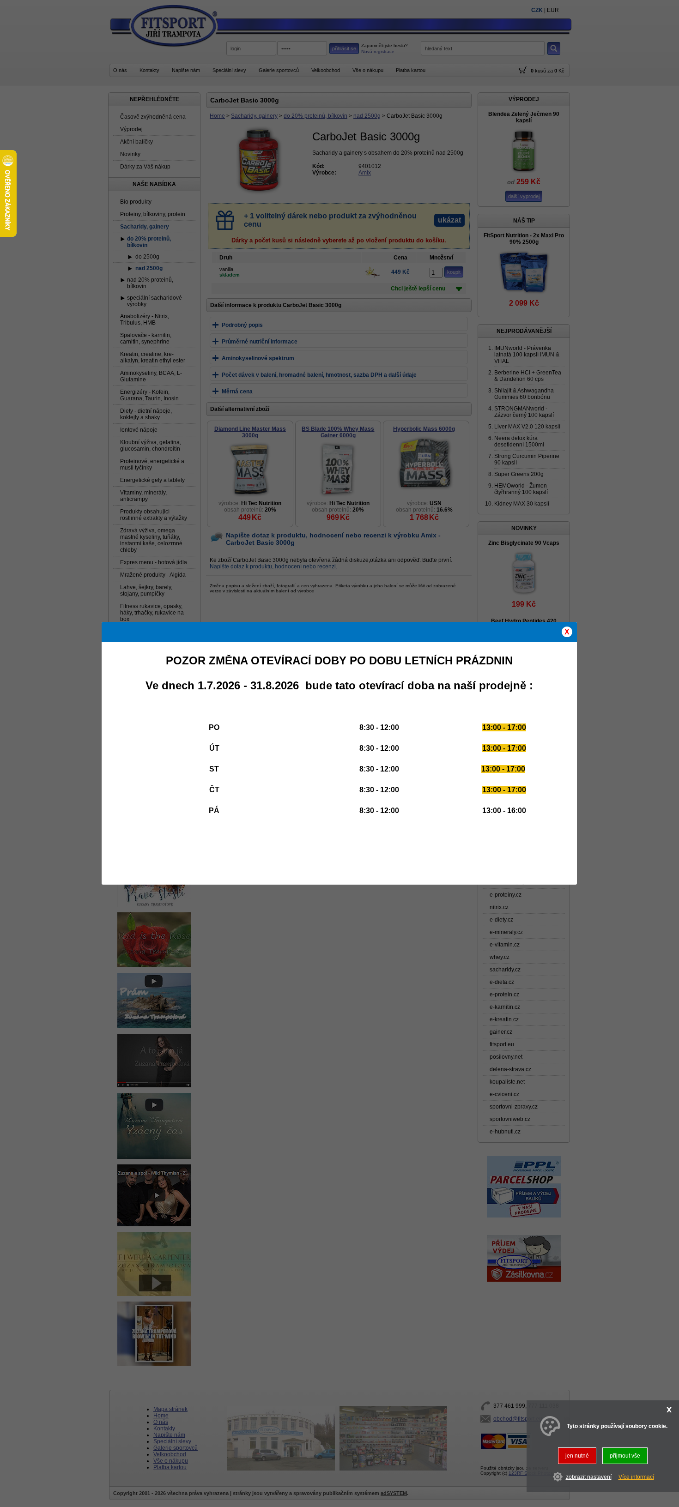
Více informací (636, 1477)
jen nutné (577, 1456)
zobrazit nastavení (589, 1477)
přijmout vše (625, 1456)
